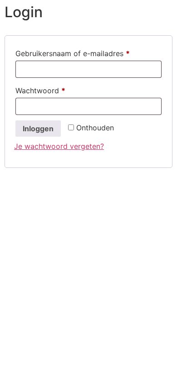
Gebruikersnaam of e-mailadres (84, 53)
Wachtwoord (51, 90)
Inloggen (38, 128)
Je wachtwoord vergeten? (59, 146)
